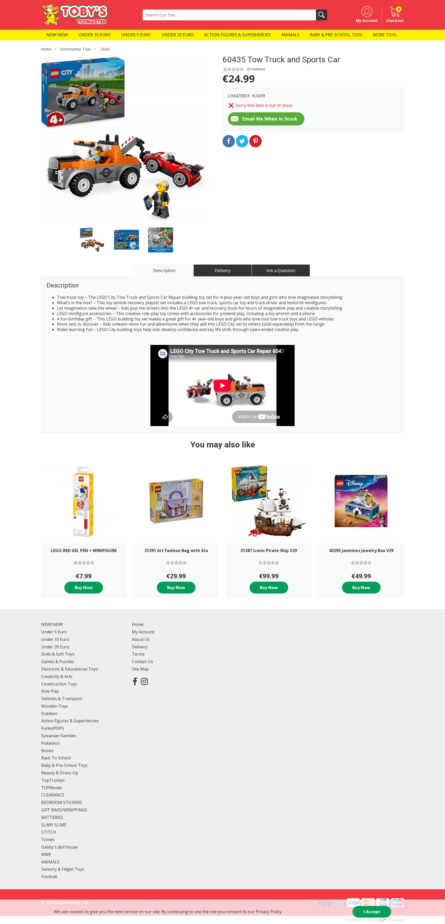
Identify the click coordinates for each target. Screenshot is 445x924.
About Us (141, 639)
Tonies (48, 839)
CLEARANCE (52, 795)
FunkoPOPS (52, 728)
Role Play (50, 691)
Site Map (140, 669)
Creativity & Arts (56, 676)
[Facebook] (135, 681)
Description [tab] (164, 270)
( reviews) (256, 68)
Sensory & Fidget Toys (62, 869)
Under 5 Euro (54, 632)
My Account (143, 632)
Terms (138, 654)
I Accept (372, 911)
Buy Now (84, 587)
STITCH (48, 832)
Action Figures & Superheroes (70, 721)
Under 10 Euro (55, 639)
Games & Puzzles (57, 661)
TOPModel (51, 788)
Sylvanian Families (58, 736)
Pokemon (50, 743)
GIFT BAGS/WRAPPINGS (64, 810)
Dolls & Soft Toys (57, 654)
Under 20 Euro (55, 647)
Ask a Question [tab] (280, 270)
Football (49, 876)
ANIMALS (50, 862)
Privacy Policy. (269, 911)
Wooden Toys (54, 706)
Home (46, 49)
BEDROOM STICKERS (61, 802)
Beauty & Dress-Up (59, 773)
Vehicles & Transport (61, 698)
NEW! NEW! (52, 624)
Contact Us (142, 661)
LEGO (105, 49)
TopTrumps (53, 780)
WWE (46, 854)
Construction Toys (75, 49)
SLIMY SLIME (53, 825)
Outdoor (49, 713)
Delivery (140, 647)
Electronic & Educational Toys (69, 669)
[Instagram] (144, 681)
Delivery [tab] (222, 270)
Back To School (56, 758)
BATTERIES (52, 817)
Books (47, 750)
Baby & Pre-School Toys (64, 765)
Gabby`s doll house (59, 847)
